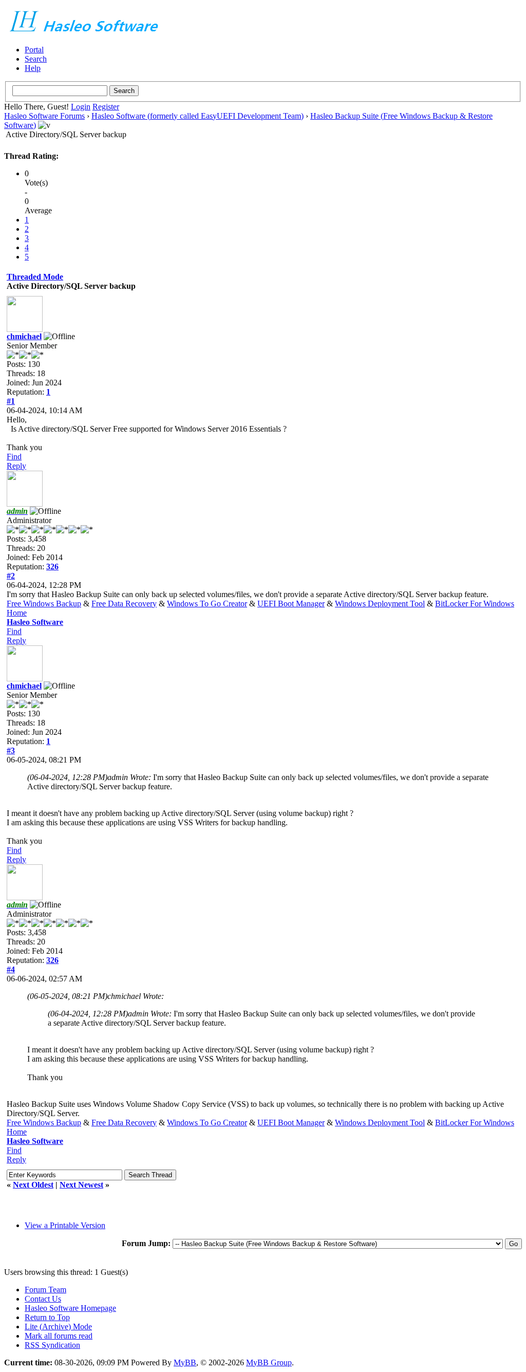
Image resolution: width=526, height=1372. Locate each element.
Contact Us (43, 1298)
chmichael (24, 336)
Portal (34, 49)
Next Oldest (33, 1184)
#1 (11, 401)
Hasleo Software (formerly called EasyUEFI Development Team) (197, 116)
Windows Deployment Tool (380, 603)
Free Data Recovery (124, 603)
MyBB (185, 1362)
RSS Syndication (52, 1345)
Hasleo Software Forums (44, 116)
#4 (11, 969)
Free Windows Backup (44, 603)
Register (105, 106)
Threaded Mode (35, 276)
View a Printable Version (65, 1225)
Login (80, 106)
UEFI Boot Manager (291, 603)
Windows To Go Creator (207, 603)
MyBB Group (269, 1362)
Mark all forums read (58, 1335)
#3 (11, 750)
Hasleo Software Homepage (70, 1308)
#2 (11, 575)
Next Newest (81, 1184)
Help (33, 68)
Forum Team (45, 1289)
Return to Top (47, 1317)
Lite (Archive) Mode (58, 1326)
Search (36, 58)
